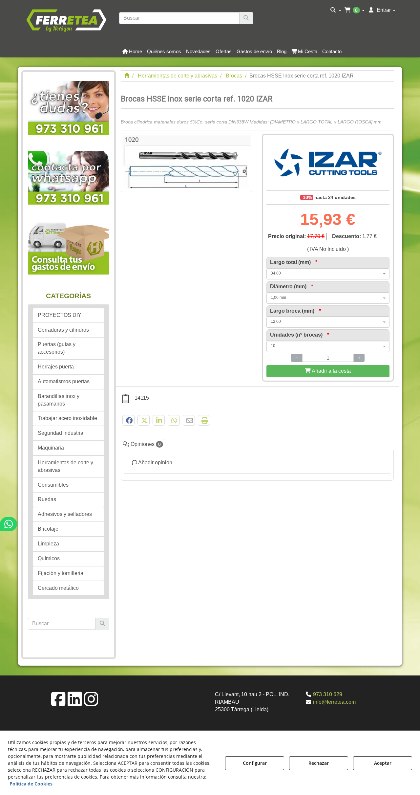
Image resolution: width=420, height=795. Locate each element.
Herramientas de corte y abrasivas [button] (65, 466)
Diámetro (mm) (291, 286)
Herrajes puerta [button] (56, 366)
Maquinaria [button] (51, 448)
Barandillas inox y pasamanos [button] (58, 400)
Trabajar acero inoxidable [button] (67, 418)
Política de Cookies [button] (31, 784)
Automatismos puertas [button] (64, 381)
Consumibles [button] (53, 485)
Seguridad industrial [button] (61, 433)
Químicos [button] (49, 558)
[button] (66, 20)
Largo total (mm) (293, 262)
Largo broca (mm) (295, 311)
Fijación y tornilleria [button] (60, 573)
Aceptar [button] (382, 763)
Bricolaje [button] (48, 529)
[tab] (257, 465)
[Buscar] (246, 18)
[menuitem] (336, 10)
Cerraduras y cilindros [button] (63, 330)
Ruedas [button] (47, 499)
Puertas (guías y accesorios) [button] (56, 348)
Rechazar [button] (318, 763)
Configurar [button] (255, 763)
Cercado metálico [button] (58, 588)
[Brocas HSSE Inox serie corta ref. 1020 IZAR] (186, 162)
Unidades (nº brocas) (299, 335)
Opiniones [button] (145, 444)
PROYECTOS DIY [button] (59, 315)
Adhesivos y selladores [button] (65, 514)
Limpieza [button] (48, 543)
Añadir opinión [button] (154, 462)
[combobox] (327, 273)
